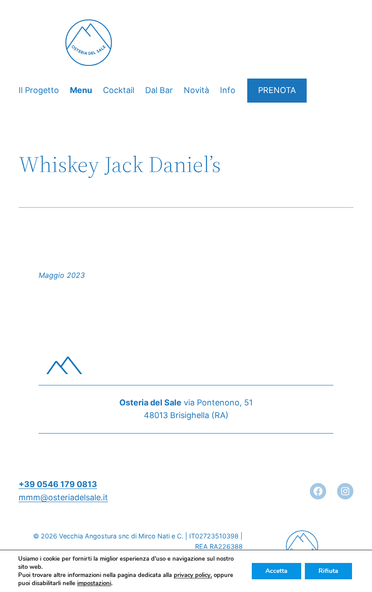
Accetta (276, 571)
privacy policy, (193, 575)
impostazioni (94, 583)
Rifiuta (328, 571)
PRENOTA (277, 90)
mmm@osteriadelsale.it (63, 497)
